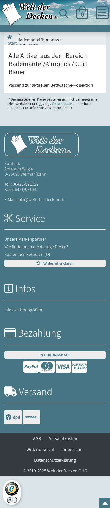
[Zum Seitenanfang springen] (105, 505)
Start (12, 43)
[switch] (12, 500)
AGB (37, 439)
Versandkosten (63, 103)
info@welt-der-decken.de (41, 200)
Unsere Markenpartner (25, 239)
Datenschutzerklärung (55, 460)
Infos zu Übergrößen (23, 310)
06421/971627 (26, 184)
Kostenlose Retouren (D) (27, 254)
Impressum (73, 449)
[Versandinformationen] (22, 418)
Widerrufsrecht (40, 449)
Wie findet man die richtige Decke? (36, 247)
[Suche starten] (94, 34)
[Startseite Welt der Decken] (41, 144)
